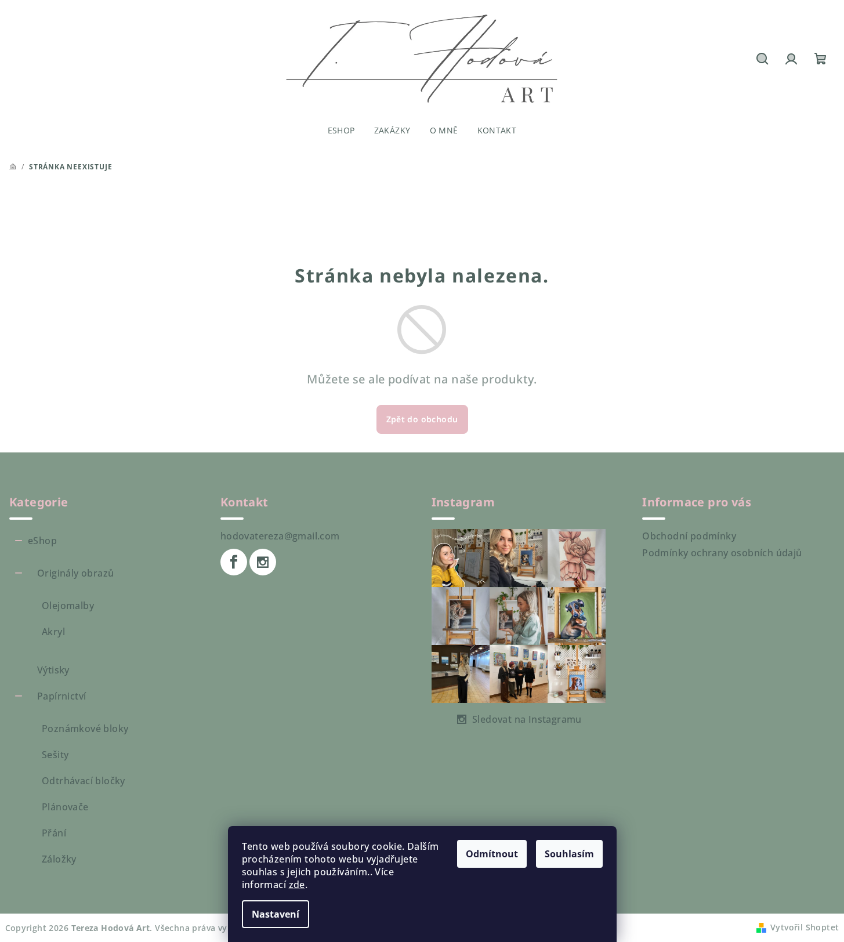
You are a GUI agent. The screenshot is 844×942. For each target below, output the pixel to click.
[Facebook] (233, 562)
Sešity (55, 754)
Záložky (59, 859)
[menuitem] (341, 130)
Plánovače (65, 806)
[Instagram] (262, 562)
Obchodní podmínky (689, 536)
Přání (54, 833)
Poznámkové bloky (85, 728)
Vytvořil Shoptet (804, 927)
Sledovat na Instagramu (527, 719)
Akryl (53, 631)
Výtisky (53, 670)
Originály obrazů (75, 573)
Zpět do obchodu (422, 419)
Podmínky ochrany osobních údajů (722, 552)
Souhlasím (569, 853)
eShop (42, 540)
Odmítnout (492, 853)
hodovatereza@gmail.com (280, 536)
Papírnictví (61, 696)
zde (297, 884)
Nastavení (275, 914)
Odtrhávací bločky (83, 780)
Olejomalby (68, 605)
